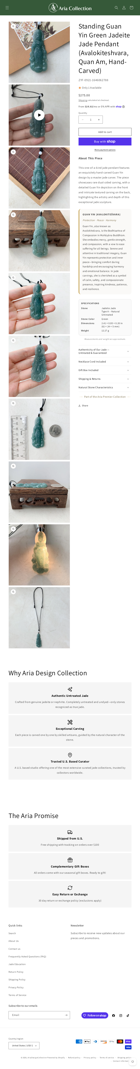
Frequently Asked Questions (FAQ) (27, 956)
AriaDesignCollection (37, 1057)
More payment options (105, 149)
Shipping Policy (17, 979)
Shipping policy (124, 1057)
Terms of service (107, 1057)
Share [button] (85, 405)
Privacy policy (90, 1057)
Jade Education (17, 964)
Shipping (83, 100)
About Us (14, 940)
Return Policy (16, 971)
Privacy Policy (16, 987)
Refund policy (74, 1057)
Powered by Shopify (56, 1057)
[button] (7, 7)
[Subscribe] (66, 1015)
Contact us (14, 948)
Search (12, 933)
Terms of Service (17, 995)
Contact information (122, 1061)
